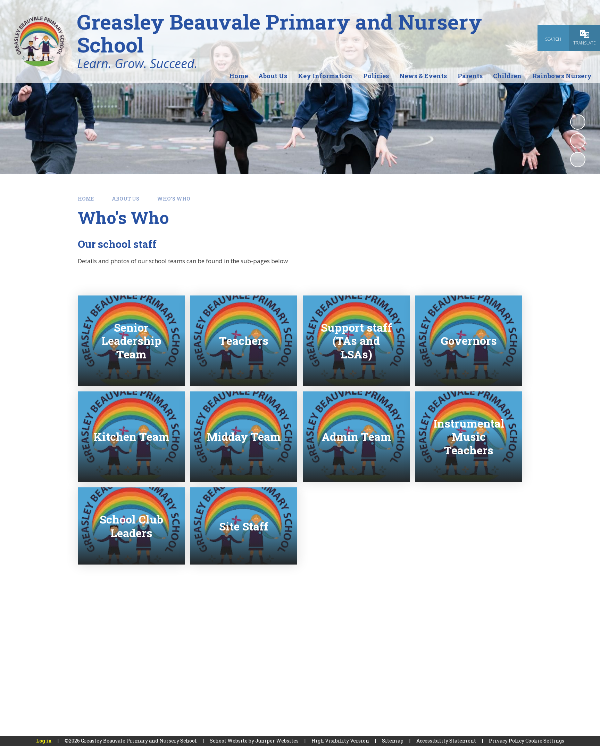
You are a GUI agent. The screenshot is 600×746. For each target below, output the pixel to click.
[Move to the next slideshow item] (577, 159)
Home (86, 198)
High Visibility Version (340, 740)
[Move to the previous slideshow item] (577, 140)
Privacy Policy (506, 740)
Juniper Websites (277, 740)
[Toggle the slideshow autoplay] (577, 122)
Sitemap (392, 740)
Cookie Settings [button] (544, 740)
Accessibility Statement (446, 740)
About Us (125, 198)
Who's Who (173, 198)
